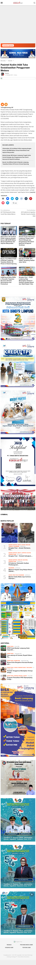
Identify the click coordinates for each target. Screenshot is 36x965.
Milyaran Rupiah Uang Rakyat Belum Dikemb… (20, 570)
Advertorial (10, 646)
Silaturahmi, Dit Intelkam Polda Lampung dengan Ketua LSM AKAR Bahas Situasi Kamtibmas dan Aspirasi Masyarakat (16, 150)
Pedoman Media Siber (26, 945)
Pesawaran (16, 546)
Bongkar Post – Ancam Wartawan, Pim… (20, 548)
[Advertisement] (18, 24)
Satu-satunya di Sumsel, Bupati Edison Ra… (19, 656)
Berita (19, 544)
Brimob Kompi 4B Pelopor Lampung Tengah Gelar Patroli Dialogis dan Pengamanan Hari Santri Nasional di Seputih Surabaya (16, 157)
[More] (6, 104)
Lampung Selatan (26, 552)
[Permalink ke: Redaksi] (2, 74)
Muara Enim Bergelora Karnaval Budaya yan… (20, 663)
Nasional (25, 560)
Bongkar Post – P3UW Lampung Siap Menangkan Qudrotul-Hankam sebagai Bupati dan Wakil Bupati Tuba (26, 280)
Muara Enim (17, 660)
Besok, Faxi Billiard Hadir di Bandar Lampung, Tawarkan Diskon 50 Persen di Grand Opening (9, 261)
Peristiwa (15, 575)
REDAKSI (9, 945)
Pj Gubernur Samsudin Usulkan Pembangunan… (19, 564)
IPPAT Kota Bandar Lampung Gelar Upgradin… (18, 649)
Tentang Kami (26, 947)
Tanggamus (29, 667)
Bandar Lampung (13, 544)
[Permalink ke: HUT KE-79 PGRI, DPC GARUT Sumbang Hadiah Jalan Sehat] (27, 252)
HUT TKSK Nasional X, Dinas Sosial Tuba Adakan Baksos (8, 212)
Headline (20, 560)
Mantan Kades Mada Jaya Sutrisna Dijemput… (20, 577)
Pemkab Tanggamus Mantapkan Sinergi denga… (20, 671)
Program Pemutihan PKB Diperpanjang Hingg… (19, 678)
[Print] (2, 104)
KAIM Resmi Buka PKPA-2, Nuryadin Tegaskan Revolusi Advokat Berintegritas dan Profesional (8, 280)
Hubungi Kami (9, 947)
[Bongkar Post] (18, 2)
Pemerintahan (12, 554)
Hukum (23, 544)
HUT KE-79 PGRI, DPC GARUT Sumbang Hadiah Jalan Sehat (27, 260)
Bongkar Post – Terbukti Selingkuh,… (21, 556)
